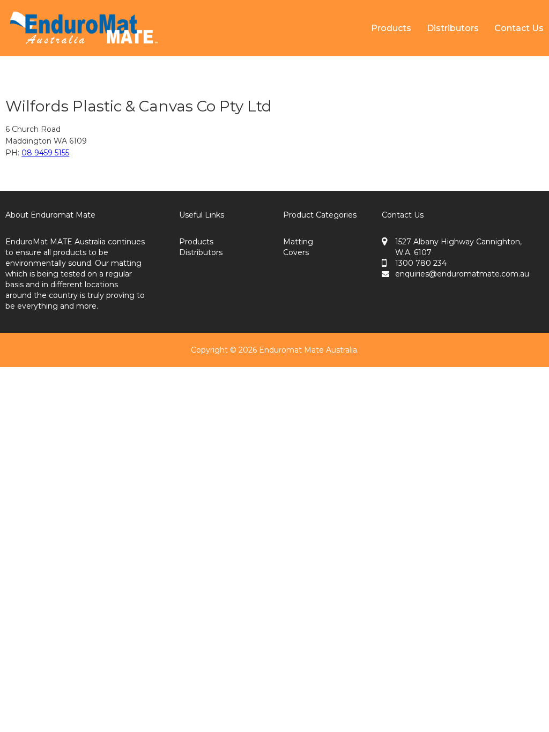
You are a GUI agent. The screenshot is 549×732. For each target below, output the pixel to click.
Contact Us (519, 28)
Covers (296, 252)
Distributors (453, 28)
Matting (298, 242)
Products (391, 28)
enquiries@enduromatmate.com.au (462, 274)
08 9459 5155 (45, 153)
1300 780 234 (421, 263)
